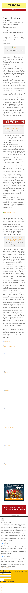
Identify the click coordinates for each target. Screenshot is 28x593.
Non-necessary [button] (4, 554)
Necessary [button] (3, 542)
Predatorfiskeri (17, 24)
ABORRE (11, 22)
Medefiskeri (20, 22)
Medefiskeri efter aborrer (8, 24)
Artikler (15, 22)
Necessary (5, 543)
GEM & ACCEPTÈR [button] (5, 567)
